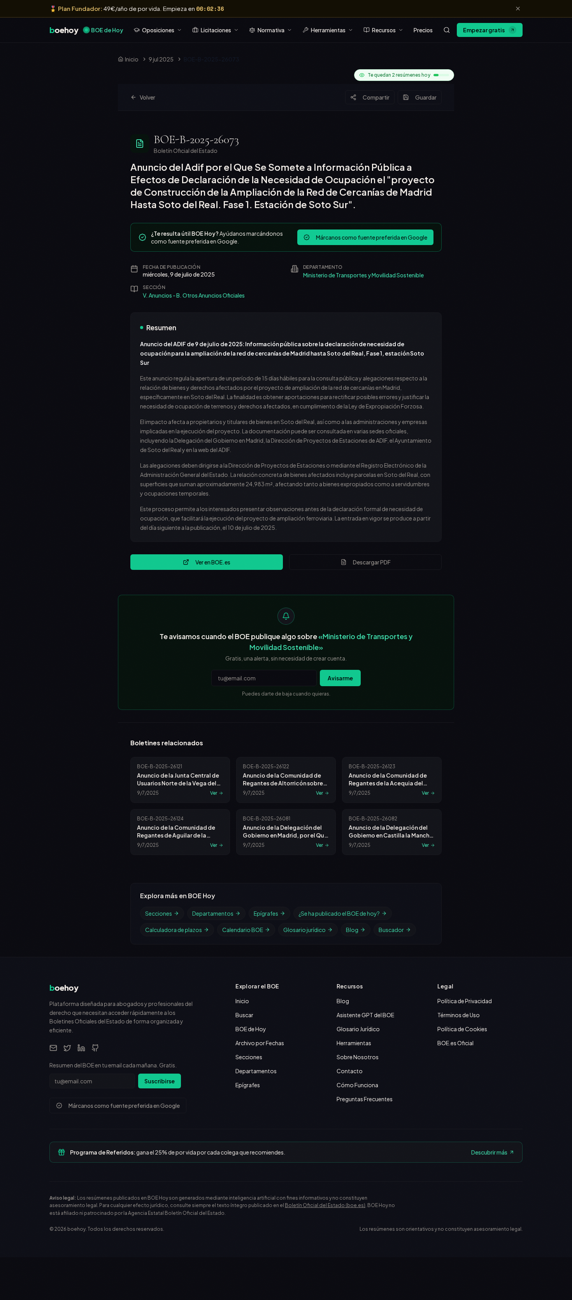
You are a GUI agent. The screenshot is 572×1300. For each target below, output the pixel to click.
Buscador (391, 929)
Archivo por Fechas (259, 1042)
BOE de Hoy (107, 29)
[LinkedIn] (81, 1048)
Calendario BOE (242, 929)
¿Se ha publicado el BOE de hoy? (339, 913)
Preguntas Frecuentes (365, 1098)
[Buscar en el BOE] (447, 30)
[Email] (53, 1048)
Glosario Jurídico (358, 1028)
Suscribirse (159, 1081)
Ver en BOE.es (212, 562)
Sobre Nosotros (358, 1056)
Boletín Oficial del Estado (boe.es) (325, 1205)
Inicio (242, 1000)
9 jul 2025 (161, 59)
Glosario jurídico (304, 929)
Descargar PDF (372, 562)
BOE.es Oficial (455, 1042)
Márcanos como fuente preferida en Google (371, 237)
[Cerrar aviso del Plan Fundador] (518, 8)
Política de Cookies (462, 1028)
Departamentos (212, 913)
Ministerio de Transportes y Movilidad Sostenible (363, 275)
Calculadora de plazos (173, 929)
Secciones (158, 913)
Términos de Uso (458, 1014)
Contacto (350, 1070)
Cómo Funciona (357, 1084)
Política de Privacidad (464, 1000)
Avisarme (340, 678)
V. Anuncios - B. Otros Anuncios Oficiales (194, 295)
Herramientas (354, 1042)
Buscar (244, 1014)
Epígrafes (266, 913)
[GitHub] (95, 1048)
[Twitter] (67, 1048)
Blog (352, 929)
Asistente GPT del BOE (365, 1014)
